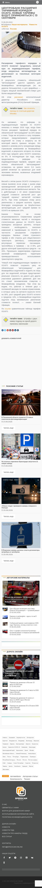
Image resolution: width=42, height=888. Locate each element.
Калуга (5, 747)
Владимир (21, 741)
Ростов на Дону (32, 760)
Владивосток (13, 741)
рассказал (18, 97)
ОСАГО (5, 26)
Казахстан (35, 744)
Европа (12, 744)
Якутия (31, 766)
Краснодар (32, 747)
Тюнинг (27, 779)
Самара (9, 763)
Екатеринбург (20, 744)
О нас (4, 804)
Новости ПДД (8, 830)
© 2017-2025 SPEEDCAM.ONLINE (12, 881)
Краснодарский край (8, 750)
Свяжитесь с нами (10, 808)
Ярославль (6, 769)
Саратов (27, 763)
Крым (26, 750)
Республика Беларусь (9, 760)
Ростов (25, 760)
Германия (5, 744)
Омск (4, 756)
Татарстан (35, 763)
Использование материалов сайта (18, 814)
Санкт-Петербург (19, 763)
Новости (33, 25)
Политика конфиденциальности (17, 817)
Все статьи (7, 836)
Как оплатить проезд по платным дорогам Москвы (22, 111)
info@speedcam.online (12, 847)
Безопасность (16, 779)
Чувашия (24, 766)
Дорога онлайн (9, 657)
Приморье (33, 756)
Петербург (16, 756)
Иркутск (28, 744)
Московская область (8, 753)
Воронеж (36, 741)
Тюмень (5, 766)
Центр (10, 766)
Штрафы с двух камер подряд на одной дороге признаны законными (23, 321)
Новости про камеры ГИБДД (14, 833)
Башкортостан (21, 737)
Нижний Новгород (21, 753)
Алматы (5, 737)
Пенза (9, 756)
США (4, 763)
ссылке (8, 309)
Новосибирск (32, 753)
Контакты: (6, 843)
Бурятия (5, 741)
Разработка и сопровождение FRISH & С (27, 883)
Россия (13, 29)
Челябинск (17, 766)
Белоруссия (30, 737)
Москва (32, 750)
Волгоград (29, 741)
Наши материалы (20, 25)
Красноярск (19, 750)
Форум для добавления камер (16, 811)
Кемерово (24, 747)
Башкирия (12, 737)
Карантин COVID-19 (14, 747)
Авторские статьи (20, 583)
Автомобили (8, 583)
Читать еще (8, 428)
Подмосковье (24, 756)
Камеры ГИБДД (8, 391)
